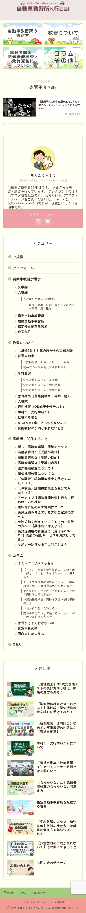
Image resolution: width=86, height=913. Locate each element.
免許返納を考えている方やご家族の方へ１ (46, 514)
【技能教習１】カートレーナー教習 (46, 362)
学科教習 (24, 373)
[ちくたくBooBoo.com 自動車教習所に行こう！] (43, 12)
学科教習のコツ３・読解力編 (42, 389)
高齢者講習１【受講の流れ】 (39, 452)
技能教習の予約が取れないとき (41, 428)
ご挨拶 (18, 257)
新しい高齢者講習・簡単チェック (42, 446)
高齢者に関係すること (30, 439)
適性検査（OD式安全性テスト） (42, 406)
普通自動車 (26, 356)
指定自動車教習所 (31, 315)
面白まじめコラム (31, 633)
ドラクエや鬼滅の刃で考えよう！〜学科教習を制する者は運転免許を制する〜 (49, 584)
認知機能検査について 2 (36, 473)
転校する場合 (28, 417)
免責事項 (59, 902)
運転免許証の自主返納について (41, 507)
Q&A (17, 644)
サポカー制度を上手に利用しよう (42, 544)
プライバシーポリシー (34, 902)
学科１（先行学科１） (34, 412)
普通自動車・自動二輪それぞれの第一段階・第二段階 (52, 306)
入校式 (23, 401)
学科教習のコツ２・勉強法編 (42, 384)
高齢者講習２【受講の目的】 (39, 457)
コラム (18, 555)
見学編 (23, 287)
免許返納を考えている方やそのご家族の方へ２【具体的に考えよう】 (46, 523)
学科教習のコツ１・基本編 (40, 379)
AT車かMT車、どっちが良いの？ (42, 423)
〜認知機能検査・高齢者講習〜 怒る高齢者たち (49, 601)
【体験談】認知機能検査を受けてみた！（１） (44, 480)
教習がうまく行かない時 (36, 623)
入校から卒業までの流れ (39, 298)
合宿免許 (24, 332)
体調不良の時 (28, 628)
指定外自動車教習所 (33, 326)
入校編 (23, 292)
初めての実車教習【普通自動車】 (44, 367)
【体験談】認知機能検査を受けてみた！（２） (44, 490)
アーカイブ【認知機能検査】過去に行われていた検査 (46, 499)
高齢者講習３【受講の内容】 (39, 463)
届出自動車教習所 (31, 321)
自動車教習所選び (27, 279)
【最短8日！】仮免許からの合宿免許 (45, 350)
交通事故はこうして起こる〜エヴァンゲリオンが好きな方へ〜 (49, 615)
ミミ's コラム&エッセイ (36, 563)
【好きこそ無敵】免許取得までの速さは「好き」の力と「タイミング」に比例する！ (49, 573)
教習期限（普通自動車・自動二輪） (44, 396)
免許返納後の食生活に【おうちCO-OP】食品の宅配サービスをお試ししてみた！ (47, 535)
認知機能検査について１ (36, 468)
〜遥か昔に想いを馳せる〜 (40, 608)
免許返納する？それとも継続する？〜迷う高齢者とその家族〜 (49, 592)
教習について (23, 342)
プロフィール (23, 268)
